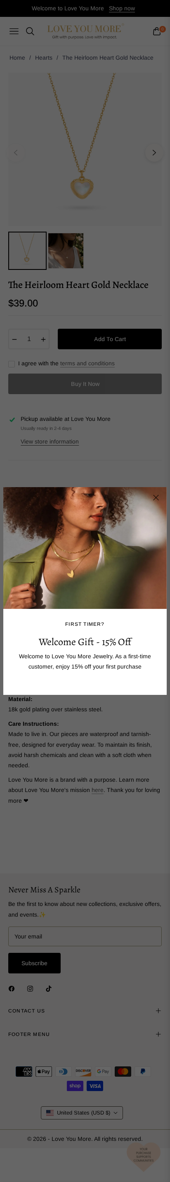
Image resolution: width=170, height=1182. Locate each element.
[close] (156, 497)
